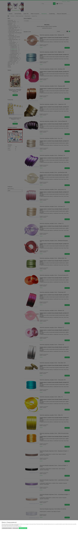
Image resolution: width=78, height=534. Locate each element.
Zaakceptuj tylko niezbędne (6, 528)
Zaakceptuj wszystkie (23, 528)
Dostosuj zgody (15, 528)
